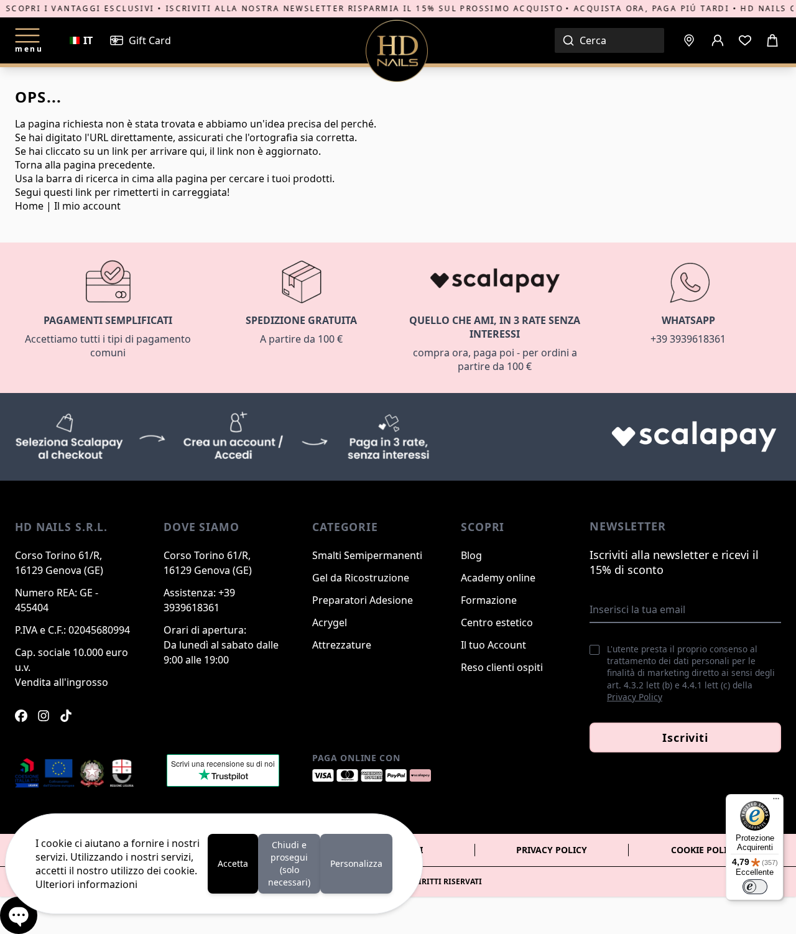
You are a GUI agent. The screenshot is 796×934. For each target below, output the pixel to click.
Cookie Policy (704, 850)
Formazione (489, 600)
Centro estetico (497, 622)
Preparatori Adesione (362, 600)
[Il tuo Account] (717, 40)
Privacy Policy (634, 697)
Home (29, 206)
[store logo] (397, 51)
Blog (471, 555)
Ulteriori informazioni (86, 884)
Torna (28, 165)
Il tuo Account (493, 645)
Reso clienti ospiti (502, 667)
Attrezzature (341, 645)
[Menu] (776, 801)
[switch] (755, 886)
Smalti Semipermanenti (367, 555)
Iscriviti (685, 737)
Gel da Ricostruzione (360, 578)
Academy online (498, 578)
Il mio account (87, 206)
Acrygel (329, 622)
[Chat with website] (18, 915)
